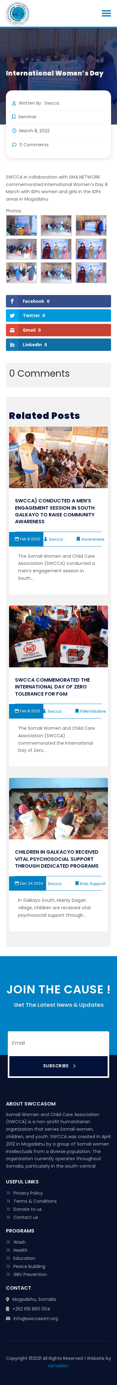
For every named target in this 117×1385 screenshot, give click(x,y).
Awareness (93, 539)
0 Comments (33, 145)
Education (24, 1258)
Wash (19, 1242)
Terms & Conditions (35, 1201)
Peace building (29, 1266)
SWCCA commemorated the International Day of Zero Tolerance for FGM (52, 686)
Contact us (25, 1217)
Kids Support (93, 884)
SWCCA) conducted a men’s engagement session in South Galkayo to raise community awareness (55, 511)
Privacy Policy (28, 1193)
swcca (56, 539)
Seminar (27, 117)
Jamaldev (58, 1366)
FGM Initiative (93, 711)
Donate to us (27, 1209)
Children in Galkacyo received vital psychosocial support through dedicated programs (57, 859)
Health (20, 1250)
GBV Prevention (30, 1274)
